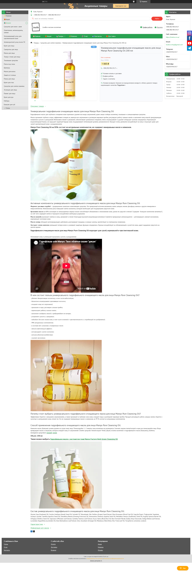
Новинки (100, 547)
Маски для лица (9, 53)
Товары (36, 43)
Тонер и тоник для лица (12, 57)
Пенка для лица (9, 79)
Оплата (53, 544)
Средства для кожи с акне (13, 27)
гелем (54, 433)
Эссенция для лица (10, 90)
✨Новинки (7, 16)
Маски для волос (9, 71)
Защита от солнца (10, 75)
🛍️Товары (59, 36)
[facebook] (31, 532)
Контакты (7, 550)
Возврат (53, 550)
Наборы (6, 101)
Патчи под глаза (9, 64)
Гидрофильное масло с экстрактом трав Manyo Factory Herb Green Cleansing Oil (84, 439)
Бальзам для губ (9, 105)
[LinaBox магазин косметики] (35, 27)
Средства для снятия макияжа (14, 86)
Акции (100, 544)
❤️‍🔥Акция (7, 19)
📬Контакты (97, 36)
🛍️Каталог (7, 23)
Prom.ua (105, 556)
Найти (157, 18)
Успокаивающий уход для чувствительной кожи (12, 37)
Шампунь (7, 68)
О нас (5, 547)
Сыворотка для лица (11, 49)
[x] (34, 532)
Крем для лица (9, 46)
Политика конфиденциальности (114, 558)
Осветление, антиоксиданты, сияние (13, 31)
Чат (184, 568)
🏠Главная (36, 36)
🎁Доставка (110, 36)
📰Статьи (7, 108)
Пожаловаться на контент (95, 558)
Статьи (6, 544)
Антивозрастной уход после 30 (14, 42)
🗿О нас (85, 36)
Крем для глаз (9, 82)
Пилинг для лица (9, 93)
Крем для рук (8, 97)
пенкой (49, 433)
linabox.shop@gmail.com (174, 45)
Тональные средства (11, 60)
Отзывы (100, 550)
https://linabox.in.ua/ (172, 37)
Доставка (54, 547)
